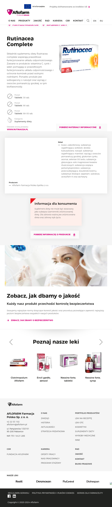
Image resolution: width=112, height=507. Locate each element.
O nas (11, 20)
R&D (47, 20)
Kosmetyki (80, 427)
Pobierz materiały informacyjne (78, 127)
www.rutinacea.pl (17, 129)
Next (100, 342)
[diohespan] (68, 481)
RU (101, 20)
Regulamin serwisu (18, 493)
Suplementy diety (56, 25)
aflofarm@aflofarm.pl (17, 424)
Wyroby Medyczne (85, 435)
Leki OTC (79, 422)
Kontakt (78, 20)
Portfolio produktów (25, 25)
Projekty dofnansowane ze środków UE (69, 6)
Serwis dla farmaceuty (90, 493)
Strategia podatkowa (53, 431)
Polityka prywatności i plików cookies (53, 493)
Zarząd (45, 418)
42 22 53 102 (13, 422)
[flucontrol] (43, 481)
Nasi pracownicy (50, 458)
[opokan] (93, 481)
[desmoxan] (19, 481)
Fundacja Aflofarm (18, 454)
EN (94, 20)
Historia (45, 422)
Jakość (37, 20)
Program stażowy (51, 463)
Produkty (24, 20)
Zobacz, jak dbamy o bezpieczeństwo (32, 320)
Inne (77, 440)
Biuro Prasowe (83, 464)
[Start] (18, 12)
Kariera (57, 20)
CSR (68, 20)
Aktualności (48, 427)
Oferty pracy (48, 454)
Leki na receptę (83, 418)
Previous (11, 342)
